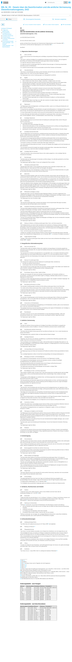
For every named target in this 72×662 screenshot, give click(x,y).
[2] (51, 44)
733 (25, 564)
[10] (34, 526)
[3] (20, 563)
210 (24, 560)
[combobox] (36, 15)
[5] (46, 481)
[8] (25, 504)
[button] (46, 2)
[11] (57, 550)
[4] (26, 239)
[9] (48, 523)
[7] (26, 500)
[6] (20, 567)
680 (25, 566)
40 (25, 567)
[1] (63, 43)
